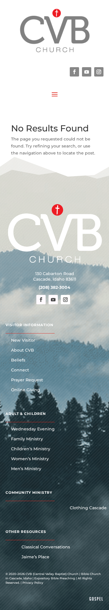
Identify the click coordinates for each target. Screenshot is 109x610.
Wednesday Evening (33, 429)
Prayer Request (27, 380)
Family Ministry (27, 439)
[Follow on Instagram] (98, 72)
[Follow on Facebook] (74, 72)
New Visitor (23, 340)
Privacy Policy (32, 583)
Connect (20, 370)
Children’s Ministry (30, 449)
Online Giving (25, 390)
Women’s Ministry (30, 459)
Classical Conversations (46, 547)
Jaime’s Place (35, 557)
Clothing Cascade (88, 508)
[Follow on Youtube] (86, 72)
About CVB (22, 350)
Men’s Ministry (26, 469)
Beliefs (18, 360)
